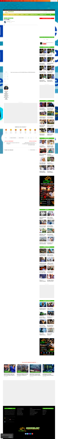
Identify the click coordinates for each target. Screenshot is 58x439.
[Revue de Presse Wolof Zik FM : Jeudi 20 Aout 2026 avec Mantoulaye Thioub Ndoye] (43, 76)
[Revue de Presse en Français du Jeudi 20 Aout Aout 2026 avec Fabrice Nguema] (43, 68)
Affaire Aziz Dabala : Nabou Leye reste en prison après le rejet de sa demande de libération (9, 375)
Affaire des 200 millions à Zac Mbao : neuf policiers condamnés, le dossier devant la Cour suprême (22, 375)
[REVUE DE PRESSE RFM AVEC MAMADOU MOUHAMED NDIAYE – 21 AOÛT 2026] (50, 59)
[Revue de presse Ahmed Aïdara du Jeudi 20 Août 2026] (50, 76)
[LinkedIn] (5, 79)
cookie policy (10, 435)
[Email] (11, 22)
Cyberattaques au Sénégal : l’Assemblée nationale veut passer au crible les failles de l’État (48, 375)
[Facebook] (6, 22)
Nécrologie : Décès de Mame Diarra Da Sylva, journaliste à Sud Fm (50, 281)
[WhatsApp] (9, 22)
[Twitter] (7, 22)
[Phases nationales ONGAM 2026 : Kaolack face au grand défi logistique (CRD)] (43, 122)
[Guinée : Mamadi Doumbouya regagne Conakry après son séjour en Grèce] (43, 322)
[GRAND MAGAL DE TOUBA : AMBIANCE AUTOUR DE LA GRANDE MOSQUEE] (43, 113)
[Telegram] (10, 22)
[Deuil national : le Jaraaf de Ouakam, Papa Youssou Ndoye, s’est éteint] (50, 167)
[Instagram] (45, 12)
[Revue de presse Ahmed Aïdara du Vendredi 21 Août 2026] (43, 59)
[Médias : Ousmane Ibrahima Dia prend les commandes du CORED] (50, 251)
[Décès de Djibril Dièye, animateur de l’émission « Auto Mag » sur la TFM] (43, 151)
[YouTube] (48, 39)
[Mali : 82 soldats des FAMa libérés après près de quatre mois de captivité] (50, 322)
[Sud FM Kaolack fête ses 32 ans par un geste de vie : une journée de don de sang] (50, 268)
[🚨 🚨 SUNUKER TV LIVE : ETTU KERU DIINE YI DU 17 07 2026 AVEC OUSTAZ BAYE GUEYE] (50, 113)
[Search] (53, 15)
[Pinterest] (8, 22)
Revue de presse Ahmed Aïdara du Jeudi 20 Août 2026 (50, 81)
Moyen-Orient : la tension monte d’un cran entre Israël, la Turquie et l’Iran (35, 375)
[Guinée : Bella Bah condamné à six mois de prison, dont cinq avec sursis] (50, 305)
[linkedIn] (31, 138)
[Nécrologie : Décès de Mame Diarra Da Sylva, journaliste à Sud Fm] (50, 276)
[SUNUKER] (9, 12)
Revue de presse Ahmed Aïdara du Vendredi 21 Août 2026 (43, 64)
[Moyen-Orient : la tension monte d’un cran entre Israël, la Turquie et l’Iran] (35, 368)
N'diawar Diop (8, 21)
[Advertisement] (20, 113)
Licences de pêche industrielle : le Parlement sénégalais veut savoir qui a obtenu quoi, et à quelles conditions (6, 95)
